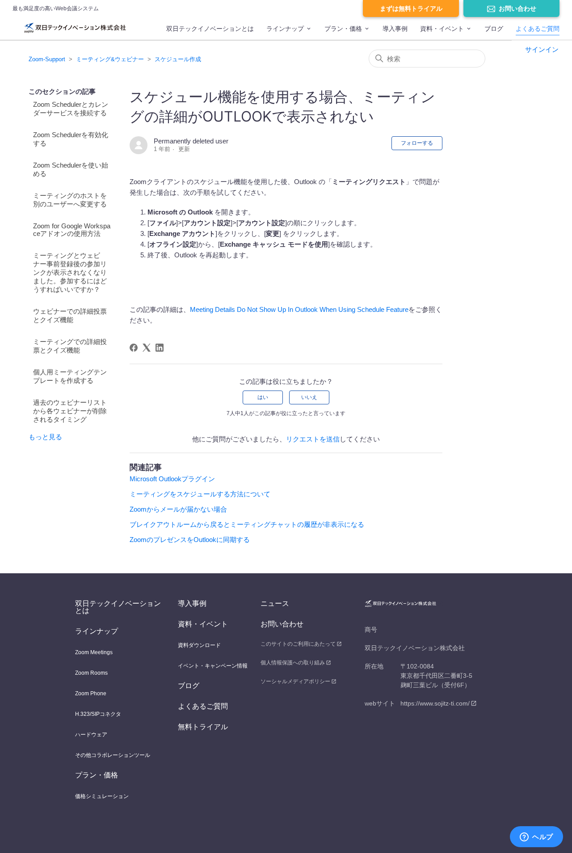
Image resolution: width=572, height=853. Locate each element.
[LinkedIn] (160, 348)
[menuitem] (210, 32)
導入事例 (395, 28)
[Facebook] (134, 348)
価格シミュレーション (102, 796)
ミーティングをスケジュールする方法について (200, 494)
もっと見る (45, 437)
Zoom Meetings (94, 652)
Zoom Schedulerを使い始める (70, 169)
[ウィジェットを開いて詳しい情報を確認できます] (536, 837)
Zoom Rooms (91, 673)
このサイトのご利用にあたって (298, 644)
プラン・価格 (343, 28)
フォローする (417, 143)
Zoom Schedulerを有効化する (70, 139)
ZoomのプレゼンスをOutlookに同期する (190, 539)
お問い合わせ (517, 8)
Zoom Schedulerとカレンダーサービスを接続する (70, 109)
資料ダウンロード (199, 645)
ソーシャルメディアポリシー (295, 681)
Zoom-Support (47, 59)
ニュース (275, 603)
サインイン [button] (542, 49)
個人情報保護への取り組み (293, 662)
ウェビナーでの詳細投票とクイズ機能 (70, 315)
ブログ (493, 28)
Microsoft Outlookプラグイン (172, 479)
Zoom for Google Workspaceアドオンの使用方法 (71, 229)
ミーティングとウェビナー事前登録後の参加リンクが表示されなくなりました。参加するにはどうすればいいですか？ (70, 272)
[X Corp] (147, 348)
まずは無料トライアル (411, 8)
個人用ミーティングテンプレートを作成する (70, 376)
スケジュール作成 (178, 59)
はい (262, 397)
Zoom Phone (90, 693)
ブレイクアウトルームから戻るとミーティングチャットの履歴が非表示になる (247, 524)
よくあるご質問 (537, 28)
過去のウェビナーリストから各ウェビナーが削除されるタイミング (70, 411)
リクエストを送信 (313, 439)
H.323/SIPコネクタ (98, 714)
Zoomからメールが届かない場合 (178, 509)
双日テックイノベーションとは (210, 28)
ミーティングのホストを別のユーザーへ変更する (70, 200)
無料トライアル (203, 727)
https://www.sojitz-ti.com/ (435, 703)
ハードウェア (91, 734)
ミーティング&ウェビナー (110, 59)
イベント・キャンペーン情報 (213, 666)
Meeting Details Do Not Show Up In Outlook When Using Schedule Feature (299, 309)
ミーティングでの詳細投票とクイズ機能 (70, 346)
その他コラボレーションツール (112, 755)
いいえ (309, 397)
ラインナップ (285, 28)
